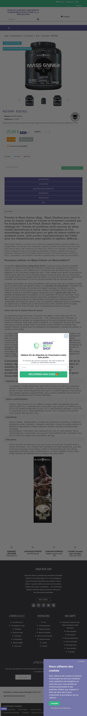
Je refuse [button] (81, 661)
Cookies (3, 709)
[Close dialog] (66, 336)
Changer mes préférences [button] (61, 708)
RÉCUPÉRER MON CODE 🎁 (44, 374)
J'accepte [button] (54, 703)
